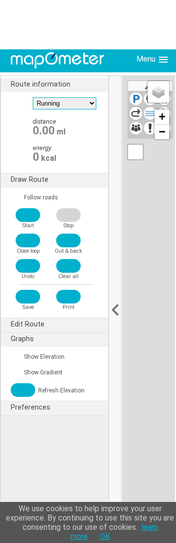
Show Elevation (43, 356)
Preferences (30, 407)
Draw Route (29, 179)
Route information (40, 84)
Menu (146, 59)
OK (105, 536)
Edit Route (27, 324)
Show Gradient (42, 372)
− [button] (162, 132)
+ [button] (162, 116)
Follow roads (40, 197)
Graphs (22, 339)
